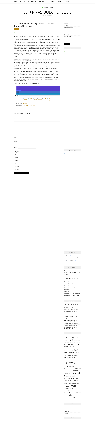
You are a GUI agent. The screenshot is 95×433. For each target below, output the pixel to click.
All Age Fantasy (68, 336)
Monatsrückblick (68, 365)
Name (15, 137)
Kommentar (16, 119)
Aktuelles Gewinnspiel (68, 32)
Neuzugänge (59, 1)
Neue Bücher (69, 366)
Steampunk (72, 383)
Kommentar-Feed (67, 411)
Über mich (22, 1)
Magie (69, 362)
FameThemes (78, 430)
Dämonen (68, 340)
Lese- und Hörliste (50, 1)
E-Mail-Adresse (15, 142)
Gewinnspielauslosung (71, 349)
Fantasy (73, 342)
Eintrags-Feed (67, 409)
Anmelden (66, 406)
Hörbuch (69, 358)
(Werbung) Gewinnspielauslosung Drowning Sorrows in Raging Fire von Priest (72, 272)
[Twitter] (30, 100)
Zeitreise (73, 400)
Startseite (16, 1)
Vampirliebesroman (70, 391)
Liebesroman (71, 360)
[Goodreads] (39, 100)
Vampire (68, 389)
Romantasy (69, 378)
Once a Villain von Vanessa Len (71, 284)
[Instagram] (35, 100)
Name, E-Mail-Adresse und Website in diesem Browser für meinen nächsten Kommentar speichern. (17, 160)
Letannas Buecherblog (47, 12)
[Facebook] (25, 100)
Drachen (70, 338)
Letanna (23, 28)
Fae (67, 342)
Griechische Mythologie (68, 350)
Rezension (24, 103)
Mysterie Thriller (75, 364)
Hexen (67, 353)
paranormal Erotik (70, 370)
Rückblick (76, 378)
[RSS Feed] (49, 100)
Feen (78, 342)
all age (23, 105)
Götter (75, 350)
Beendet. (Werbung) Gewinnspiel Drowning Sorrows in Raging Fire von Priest (71, 306)
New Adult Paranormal (69, 368)
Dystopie (27, 105)
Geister (66, 344)
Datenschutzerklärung (32, 1)
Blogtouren (66, 25)
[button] (18, 90)
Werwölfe (67, 393)
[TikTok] (44, 100)
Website (15, 147)
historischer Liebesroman (72, 355)
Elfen (75, 340)
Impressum (41, 1)
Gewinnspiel (66, 1)
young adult (32, 105)
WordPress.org (67, 413)
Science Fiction (69, 380)
